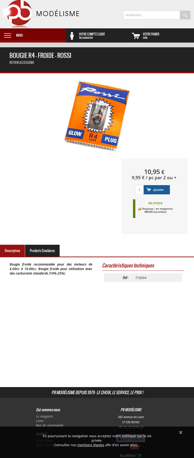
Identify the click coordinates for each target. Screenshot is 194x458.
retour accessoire (21, 62)
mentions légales (90, 445)
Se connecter (92, 35)
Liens (40, 421)
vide (151, 35)
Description (12, 250)
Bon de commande (49, 425)
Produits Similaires (42, 250)
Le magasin (44, 416)
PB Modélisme (39, 14)
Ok (180, 432)
